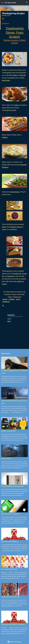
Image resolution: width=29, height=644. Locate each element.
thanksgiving (6, 301)
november (11, 299)
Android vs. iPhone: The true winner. (10, 514)
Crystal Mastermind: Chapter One (10, 541)
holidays (5, 299)
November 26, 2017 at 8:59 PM (15, 316)
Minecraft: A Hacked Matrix (8, 431)
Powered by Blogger (15, 641)
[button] (3, 19)
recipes (18, 299)
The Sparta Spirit (10, 2)
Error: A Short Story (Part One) (9, 569)
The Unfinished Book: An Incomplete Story (12, 486)
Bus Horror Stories (6, 458)
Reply (9, 321)
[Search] (27, 3)
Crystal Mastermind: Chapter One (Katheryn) (13, 624)
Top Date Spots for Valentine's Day (10, 597)
